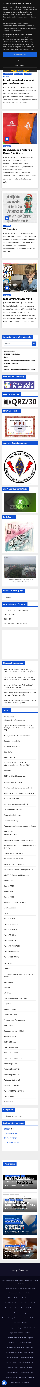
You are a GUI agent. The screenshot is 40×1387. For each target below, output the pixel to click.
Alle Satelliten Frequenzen (14, 720)
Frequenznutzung (11, 821)
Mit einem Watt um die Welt (14, 685)
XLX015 (14, 1133)
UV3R (6, 913)
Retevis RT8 (8, 891)
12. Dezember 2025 (12, 303)
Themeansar (20, 1283)
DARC (7, 1176)
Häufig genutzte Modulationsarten (17, 736)
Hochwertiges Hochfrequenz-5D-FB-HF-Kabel (20, 1328)
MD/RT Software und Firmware (16, 875)
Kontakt (7, 987)
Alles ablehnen (20, 65)
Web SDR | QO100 (11, 1053)
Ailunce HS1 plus (10, 835)
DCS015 (7, 1133)
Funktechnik (8, 831)
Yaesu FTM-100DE (11, 957)
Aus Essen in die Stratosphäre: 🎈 (15, 1227)
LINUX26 (7, 993)
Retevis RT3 (8, 881)
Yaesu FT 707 (9, 919)
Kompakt (17, 1246)
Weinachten (10, 229)
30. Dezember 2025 (12, 87)
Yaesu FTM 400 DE (11, 951)
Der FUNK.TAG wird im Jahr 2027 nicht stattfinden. (18, 1181)
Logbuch (7, 1004)
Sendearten (8, 770)
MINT (23, 1246)
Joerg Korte (28, 87)
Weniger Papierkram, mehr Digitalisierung (18, 1250)
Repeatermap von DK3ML (14, 1031)
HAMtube (7, 969)
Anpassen (20, 60)
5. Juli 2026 (11, 1208)
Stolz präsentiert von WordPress (12, 1280)
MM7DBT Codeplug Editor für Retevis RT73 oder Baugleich (19, 1205)
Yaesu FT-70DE (10, 941)
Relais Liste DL (9, 757)
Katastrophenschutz (12, 741)
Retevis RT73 (9, 886)
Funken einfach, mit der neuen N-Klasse (20, 826)
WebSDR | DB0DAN (12, 1069)
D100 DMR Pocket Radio (13, 853)
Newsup (32, 1280)
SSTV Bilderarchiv (11, 1042)
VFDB (22, 1176)
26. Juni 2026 (12, 1255)
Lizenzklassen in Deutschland (15, 998)
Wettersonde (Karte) (12, 1080)
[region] (20, 35)
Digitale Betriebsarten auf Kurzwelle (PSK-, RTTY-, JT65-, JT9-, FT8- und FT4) (19, 728)
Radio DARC (8, 1026)
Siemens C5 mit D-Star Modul (15, 902)
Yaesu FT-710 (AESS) (12, 946)
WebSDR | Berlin (10, 1064)
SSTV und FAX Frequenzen (15, 776)
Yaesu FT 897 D (10, 930)
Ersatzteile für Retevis (12, 815)
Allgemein (7, 146)
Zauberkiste (8, 1102)
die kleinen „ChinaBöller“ (13, 859)
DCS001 (7, 1129)
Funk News (9, 1246)
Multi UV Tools (10, 1009)
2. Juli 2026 (11, 1232)
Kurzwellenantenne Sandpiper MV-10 (19, 870)
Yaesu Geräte (9, 1096)
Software (20, 1199)
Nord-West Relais (10, 1015)
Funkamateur (18, 74)
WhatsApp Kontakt (11, 1085)
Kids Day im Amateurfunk (17, 299)
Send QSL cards (10, 1036)
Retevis (12, 1199)
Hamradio (28, 74)
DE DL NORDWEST (11, 1142)
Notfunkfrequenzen (11, 746)
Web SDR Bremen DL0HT (14, 1058)
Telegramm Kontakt (11, 1047)
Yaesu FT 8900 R (11, 924)
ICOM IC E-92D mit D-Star (14, 864)
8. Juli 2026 (11, 1185)
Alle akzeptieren (20, 54)
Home (7, 1288)
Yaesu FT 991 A (10, 935)
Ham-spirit (8, 963)
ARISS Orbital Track (12, 799)
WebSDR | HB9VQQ (11, 1075)
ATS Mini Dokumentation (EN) (16, 804)
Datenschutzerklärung (13, 810)
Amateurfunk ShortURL (13, 782)
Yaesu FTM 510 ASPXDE (14, 1091)
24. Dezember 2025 (12, 157)
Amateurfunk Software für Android (18, 788)
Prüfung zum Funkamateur (14, 1020)
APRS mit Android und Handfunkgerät (19, 793)
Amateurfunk (8, 74)
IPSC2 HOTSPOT (10, 1138)
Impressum (8, 982)
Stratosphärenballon (13, 1223)
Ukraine (6, 76)
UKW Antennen (10, 908)
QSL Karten (8, 752)
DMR (7, 1199)
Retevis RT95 (9, 897)
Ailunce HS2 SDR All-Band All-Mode (18, 840)
